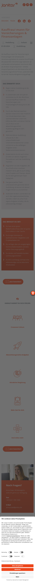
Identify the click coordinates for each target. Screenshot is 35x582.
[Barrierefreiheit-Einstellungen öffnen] (33, 293)
